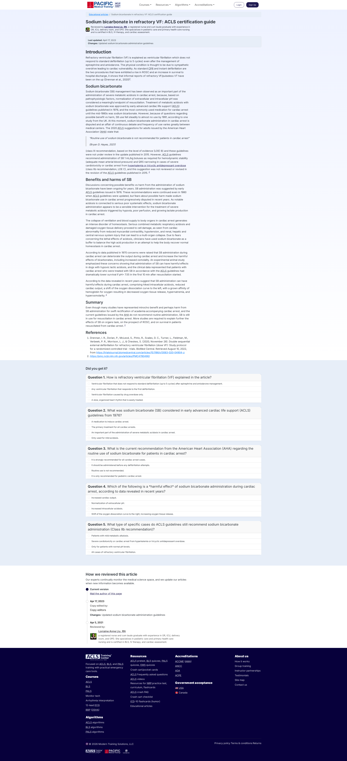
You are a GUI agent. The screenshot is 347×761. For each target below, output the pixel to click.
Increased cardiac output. (104, 497)
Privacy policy (222, 743)
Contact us (241, 684)
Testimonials (242, 675)
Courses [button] (144, 4)
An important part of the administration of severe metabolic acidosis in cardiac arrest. (133, 432)
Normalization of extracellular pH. (108, 503)
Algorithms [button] (181, 4)
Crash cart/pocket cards (144, 669)
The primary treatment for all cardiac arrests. (113, 427)
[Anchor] (82, 21)
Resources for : (141, 683)
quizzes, (154, 660)
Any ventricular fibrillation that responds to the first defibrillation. (123, 389)
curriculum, (137, 687)
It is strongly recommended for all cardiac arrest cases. (118, 459)
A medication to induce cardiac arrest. (110, 421)
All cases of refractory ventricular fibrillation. (113, 552)
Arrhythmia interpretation (100, 700)
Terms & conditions (241, 743)
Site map (240, 680)
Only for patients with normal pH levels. (110, 546)
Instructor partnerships (248, 670)
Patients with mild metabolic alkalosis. (110, 535)
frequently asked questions (149, 674)
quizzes (147, 665)
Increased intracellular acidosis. (107, 508)
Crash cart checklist (141, 696)
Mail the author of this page (106, 593)
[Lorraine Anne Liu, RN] (88, 30)
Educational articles (98, 14)
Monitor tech (93, 695)
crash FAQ (139, 692)
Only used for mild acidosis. (105, 438)
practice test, (159, 683)
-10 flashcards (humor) (145, 701)
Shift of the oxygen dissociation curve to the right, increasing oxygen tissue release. (132, 514)
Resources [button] (162, 4)
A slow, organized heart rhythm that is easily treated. (117, 400)
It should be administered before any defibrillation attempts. (120, 465)
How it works (242, 661)
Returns (257, 743)
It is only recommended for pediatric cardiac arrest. (116, 476)
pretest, (138, 660)
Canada (181, 692)
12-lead (93, 705)
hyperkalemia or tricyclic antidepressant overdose (157, 165)
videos (137, 679)
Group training (243, 666)
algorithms (95, 722)
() (92, 709)
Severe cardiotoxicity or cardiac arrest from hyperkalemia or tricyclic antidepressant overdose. (138, 541)
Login (239, 5)
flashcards (149, 687)
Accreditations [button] (203, 4)
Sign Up (252, 5)
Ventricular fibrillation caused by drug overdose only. (117, 394)
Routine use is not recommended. (107, 470)
